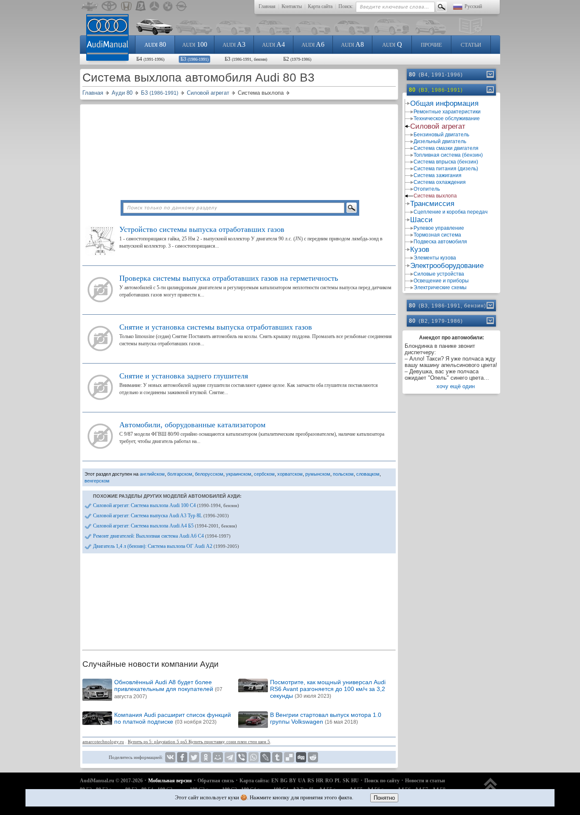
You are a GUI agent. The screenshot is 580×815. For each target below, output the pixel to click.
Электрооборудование (447, 266)
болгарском (179, 474)
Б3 (194, 59)
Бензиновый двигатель (441, 135)
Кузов (419, 249)
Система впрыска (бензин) (446, 162)
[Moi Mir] (218, 757)
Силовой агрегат (437, 126)
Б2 (297, 59)
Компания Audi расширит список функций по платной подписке (172, 718)
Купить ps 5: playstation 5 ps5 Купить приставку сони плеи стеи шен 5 (199, 741)
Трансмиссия (432, 204)
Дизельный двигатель (440, 141)
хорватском (290, 474)
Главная (267, 6)
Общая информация (444, 103)
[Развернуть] (489, 74)
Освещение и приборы (441, 281)
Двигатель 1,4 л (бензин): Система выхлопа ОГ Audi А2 (166, 546)
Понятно (384, 798)
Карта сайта (320, 6)
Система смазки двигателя (446, 148)
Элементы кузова (435, 258)
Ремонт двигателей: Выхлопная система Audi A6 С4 (162, 536)
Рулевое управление (439, 228)
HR (320, 781)
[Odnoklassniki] (206, 757)
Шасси (421, 220)
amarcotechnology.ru (103, 741)
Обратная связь (215, 781)
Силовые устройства (439, 274)
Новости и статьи (425, 781)
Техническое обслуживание (447, 118)
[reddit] (313, 757)
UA (302, 781)
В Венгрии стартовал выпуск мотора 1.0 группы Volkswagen (325, 718)
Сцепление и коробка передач (450, 212)
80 (155, 44)
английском (152, 474)
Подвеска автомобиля (440, 242)
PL (338, 781)
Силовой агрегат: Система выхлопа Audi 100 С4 (166, 505)
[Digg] (301, 757)
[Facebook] (182, 757)
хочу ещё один (455, 386)
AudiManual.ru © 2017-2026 (111, 781)
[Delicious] (289, 757)
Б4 (150, 59)
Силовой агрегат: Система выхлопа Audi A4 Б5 (165, 526)
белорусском (209, 474)
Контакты (292, 6)
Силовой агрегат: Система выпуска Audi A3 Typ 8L (161, 516)
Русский (473, 6)
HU (355, 781)
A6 (312, 44)
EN (275, 781)
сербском (264, 474)
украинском (238, 474)
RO (329, 781)
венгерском (97, 480)
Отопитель (427, 189)
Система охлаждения (440, 182)
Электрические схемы (440, 287)
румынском (317, 474)
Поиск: (345, 6)
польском (343, 474)
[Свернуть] (489, 89)
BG (283, 781)
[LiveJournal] (265, 757)
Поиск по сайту (382, 781)
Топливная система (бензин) (448, 155)
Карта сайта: (254, 781)
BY (292, 781)
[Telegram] (230, 757)
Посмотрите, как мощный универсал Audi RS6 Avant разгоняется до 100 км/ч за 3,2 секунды (328, 689)
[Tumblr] (277, 757)
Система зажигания (438, 175)
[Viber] (242, 757)
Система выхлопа (435, 196)
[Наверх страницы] (490, 788)
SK (346, 781)
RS (310, 781)
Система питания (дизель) (446, 169)
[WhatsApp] (253, 757)
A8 (352, 44)
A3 (233, 44)
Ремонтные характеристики (447, 112)
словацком (368, 474)
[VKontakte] (170, 757)
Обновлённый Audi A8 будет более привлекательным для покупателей (168, 689)
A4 (273, 44)
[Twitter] (194, 757)
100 (194, 44)
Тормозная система (437, 235)
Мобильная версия (170, 781)
